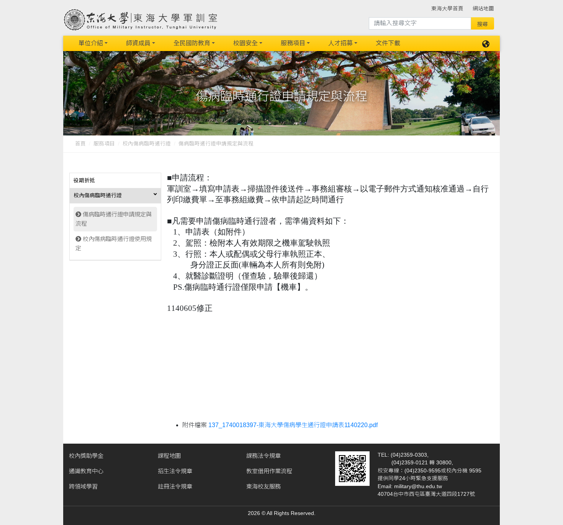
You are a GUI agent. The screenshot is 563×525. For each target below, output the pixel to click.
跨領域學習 (83, 486)
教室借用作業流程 (269, 471)
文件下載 (388, 43)
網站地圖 (483, 9)
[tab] (115, 180)
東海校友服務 (263, 486)
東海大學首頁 (447, 9)
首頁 (80, 144)
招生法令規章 (175, 471)
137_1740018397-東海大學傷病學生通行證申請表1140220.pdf (293, 425)
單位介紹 (91, 43)
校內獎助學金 (86, 455)
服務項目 (293, 43)
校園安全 (245, 43)
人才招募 (340, 43)
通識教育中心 (86, 471)
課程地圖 (169, 455)
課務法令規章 (263, 455)
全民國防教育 (191, 43)
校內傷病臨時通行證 (147, 144)
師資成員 (138, 43)
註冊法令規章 (175, 486)
